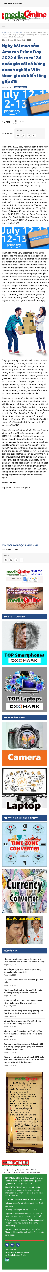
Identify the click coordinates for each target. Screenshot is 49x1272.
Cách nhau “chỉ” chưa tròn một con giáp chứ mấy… (23, 981)
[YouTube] (12, 1245)
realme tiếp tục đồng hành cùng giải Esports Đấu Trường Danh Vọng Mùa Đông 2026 (23, 1012)
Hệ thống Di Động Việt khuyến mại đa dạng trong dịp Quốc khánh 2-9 (22, 970)
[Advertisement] (24, 516)
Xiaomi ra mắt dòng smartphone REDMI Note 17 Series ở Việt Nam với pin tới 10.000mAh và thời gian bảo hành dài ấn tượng (24, 1059)
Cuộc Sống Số (17, 32)
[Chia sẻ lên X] (23, 135)
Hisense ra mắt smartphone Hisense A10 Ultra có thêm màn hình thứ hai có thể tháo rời (24, 960)
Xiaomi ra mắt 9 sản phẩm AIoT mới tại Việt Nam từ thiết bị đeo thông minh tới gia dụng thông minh (23, 1033)
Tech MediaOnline (13, 3)
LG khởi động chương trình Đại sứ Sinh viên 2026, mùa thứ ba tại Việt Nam (22, 1022)
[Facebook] (7, 1245)
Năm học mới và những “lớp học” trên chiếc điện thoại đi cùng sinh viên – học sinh (23, 991)
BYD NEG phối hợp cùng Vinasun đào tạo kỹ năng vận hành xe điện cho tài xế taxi (23, 1001)
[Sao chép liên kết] (29, 135)
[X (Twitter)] (18, 1245)
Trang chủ (5, 32)
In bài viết (8, 134)
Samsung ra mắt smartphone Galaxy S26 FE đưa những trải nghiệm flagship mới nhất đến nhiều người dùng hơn (23, 1046)
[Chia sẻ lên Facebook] (18, 135)
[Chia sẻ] (34, 135)
